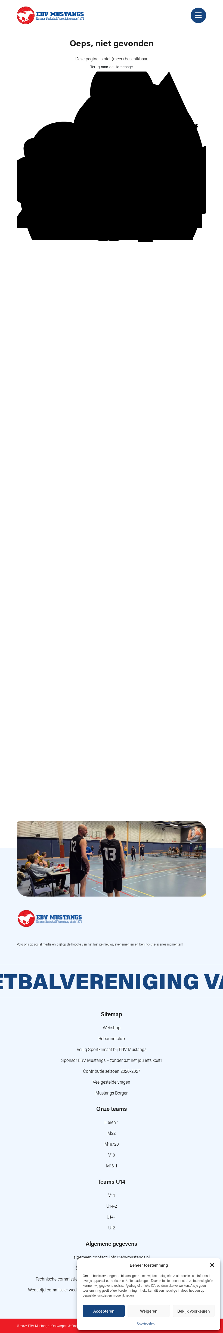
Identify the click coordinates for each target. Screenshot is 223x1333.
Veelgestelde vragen (111, 1082)
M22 (111, 1133)
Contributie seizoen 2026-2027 (111, 1071)
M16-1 (111, 1165)
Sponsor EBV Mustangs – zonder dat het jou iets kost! (111, 1060)
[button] (212, 1265)
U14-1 (112, 1217)
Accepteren (103, 1311)
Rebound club (111, 1038)
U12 (111, 1227)
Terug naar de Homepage (111, 66)
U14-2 (111, 1206)
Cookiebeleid (146, 1323)
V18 (111, 1155)
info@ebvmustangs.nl (129, 1257)
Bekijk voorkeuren (193, 1311)
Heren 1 (111, 1122)
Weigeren (148, 1311)
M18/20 (111, 1144)
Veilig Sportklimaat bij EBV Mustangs (111, 1049)
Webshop (111, 1027)
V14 (111, 1195)
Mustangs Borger (111, 1093)
